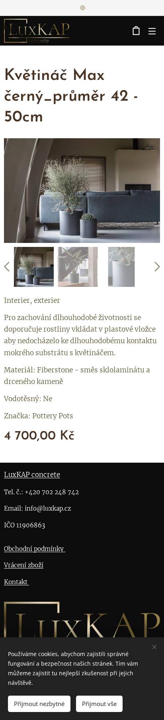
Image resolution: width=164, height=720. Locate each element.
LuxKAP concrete (32, 475)
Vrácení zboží (23, 565)
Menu (152, 31)
